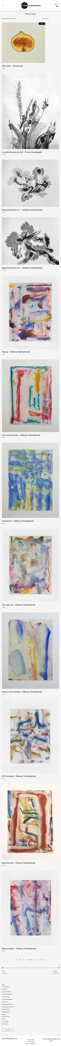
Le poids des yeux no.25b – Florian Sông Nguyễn (22, 152)
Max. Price (56, 973)
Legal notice (30, 1039)
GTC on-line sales (30, 1043)
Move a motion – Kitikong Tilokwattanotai (19, 949)
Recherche (7, 1030)
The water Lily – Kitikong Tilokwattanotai (18, 605)
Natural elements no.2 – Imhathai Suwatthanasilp (22, 268)
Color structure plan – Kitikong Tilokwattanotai (21, 435)
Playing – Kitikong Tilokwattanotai (16, 352)
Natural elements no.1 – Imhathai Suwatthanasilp (22, 210)
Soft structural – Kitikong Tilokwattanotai (19, 776)
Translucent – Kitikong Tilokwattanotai (18, 521)
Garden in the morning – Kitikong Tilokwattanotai (22, 692)
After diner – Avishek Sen (12, 66)
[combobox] (49, 19)
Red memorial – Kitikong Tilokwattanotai (18, 863)
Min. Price (4, 973)
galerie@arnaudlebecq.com (9, 1038)
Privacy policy (30, 1041)
